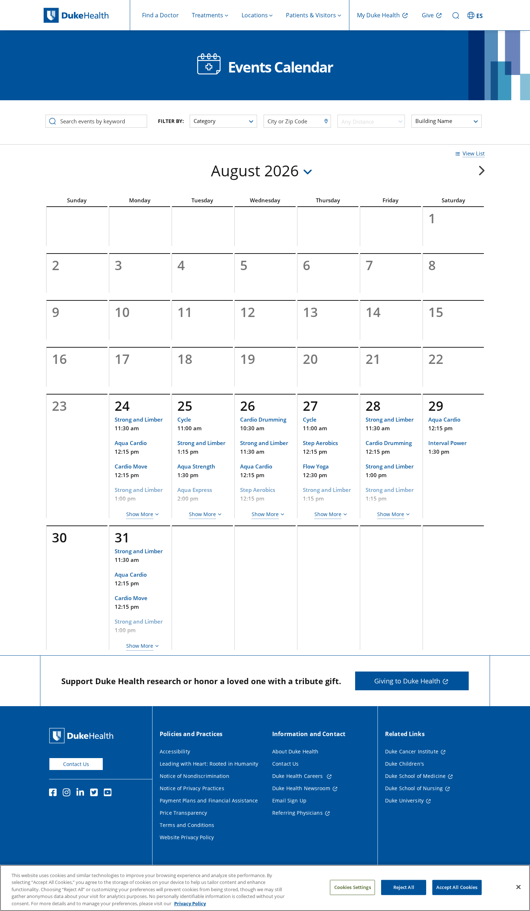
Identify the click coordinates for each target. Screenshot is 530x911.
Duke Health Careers (298, 776)
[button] (475, 15)
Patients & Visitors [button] (311, 15)
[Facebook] (54, 793)
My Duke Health (378, 15)
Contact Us (76, 764)
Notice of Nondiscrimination (194, 776)
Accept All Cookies (456, 887)
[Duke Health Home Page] (82, 735)
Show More (139, 514)
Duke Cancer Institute (411, 751)
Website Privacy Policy (187, 837)
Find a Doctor (160, 15)
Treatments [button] (207, 15)
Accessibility (175, 751)
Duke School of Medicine (415, 776)
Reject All (403, 887)
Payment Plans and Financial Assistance (209, 800)
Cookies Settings (352, 887)
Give (428, 15)
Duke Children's (404, 763)
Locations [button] (255, 15)
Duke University (404, 800)
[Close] (518, 887)
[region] (265, 888)
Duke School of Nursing (414, 788)
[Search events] (52, 120)
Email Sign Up (289, 800)
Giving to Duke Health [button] (407, 681)
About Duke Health (295, 751)
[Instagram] (68, 793)
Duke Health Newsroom (301, 788)
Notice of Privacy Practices (192, 788)
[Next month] (481, 170)
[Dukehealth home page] (87, 15)
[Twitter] (95, 793)
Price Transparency (183, 812)
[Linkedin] (81, 793)
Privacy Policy (190, 903)
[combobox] (371, 121)
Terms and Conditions (187, 825)
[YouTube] (109, 793)
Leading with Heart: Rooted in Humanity (209, 763)
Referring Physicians (297, 812)
